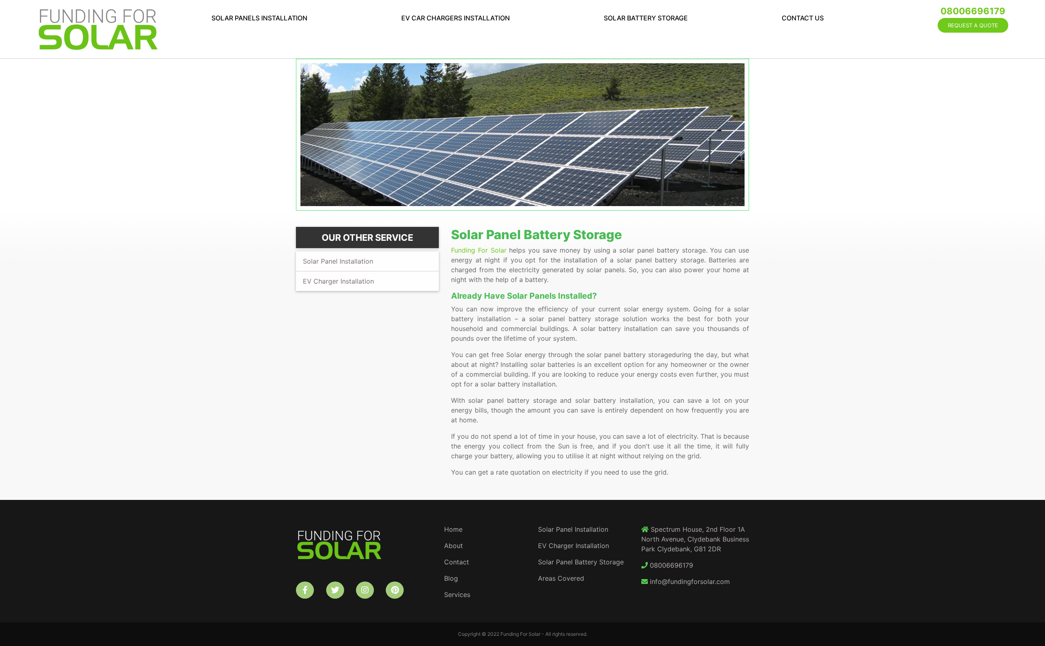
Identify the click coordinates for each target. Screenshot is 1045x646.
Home (453, 529)
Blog (451, 578)
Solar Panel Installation (338, 261)
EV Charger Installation (338, 281)
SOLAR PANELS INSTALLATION (259, 18)
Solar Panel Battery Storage (581, 562)
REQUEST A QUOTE (973, 25)
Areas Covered (561, 578)
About (453, 546)
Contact (456, 562)
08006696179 (972, 11)
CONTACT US (803, 18)
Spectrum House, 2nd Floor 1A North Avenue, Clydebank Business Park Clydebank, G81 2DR (695, 539)
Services (457, 595)
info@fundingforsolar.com (689, 581)
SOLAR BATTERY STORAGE (646, 18)
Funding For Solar (479, 250)
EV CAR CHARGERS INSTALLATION (455, 18)
